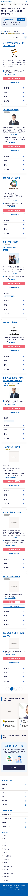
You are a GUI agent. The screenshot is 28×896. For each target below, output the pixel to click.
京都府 (10, 4)
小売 (5, 842)
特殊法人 (6, 880)
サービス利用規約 (10, 888)
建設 (5, 835)
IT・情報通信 (7, 856)
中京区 (19, 4)
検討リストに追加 (14, 82)
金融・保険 (6, 859)
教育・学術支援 (8, 866)
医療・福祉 (6, 877)
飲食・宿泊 (6, 849)
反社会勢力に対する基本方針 (10, 890)
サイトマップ (6, 885)
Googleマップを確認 (10, 74)
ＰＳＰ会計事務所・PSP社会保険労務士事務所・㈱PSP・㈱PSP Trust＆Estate (13, 382)
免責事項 (23, 885)
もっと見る (13, 767)
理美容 (5, 863)
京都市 (14, 4)
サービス (6, 870)
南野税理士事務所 (10, 322)
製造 (5, 839)
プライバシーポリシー (15, 885)
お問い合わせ (21, 890)
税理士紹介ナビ (4, 4)
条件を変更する (21, 19)
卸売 (5, 845)
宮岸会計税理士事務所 (11, 178)
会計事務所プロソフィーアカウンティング (13, 44)
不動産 (5, 852)
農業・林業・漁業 (8, 873)
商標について (19, 888)
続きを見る (15, 67)
